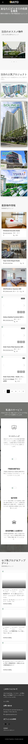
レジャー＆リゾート (21, 628)
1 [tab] (11, 62)
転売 (23, 214)
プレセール (7, 50)
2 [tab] (14, 62)
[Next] (19, 391)
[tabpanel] (14, 49)
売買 (13, 214)
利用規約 (6, 728)
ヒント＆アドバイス (15, 628)
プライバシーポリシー (9, 730)
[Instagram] (8, 724)
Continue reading (7, 603)
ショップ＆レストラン (22, 590)
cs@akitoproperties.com (11, 714)
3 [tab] (16, 62)
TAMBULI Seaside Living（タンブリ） (15, 51)
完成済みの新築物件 (13, 50)
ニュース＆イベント (19, 661)
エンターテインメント (15, 590)
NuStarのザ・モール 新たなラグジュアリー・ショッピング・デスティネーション (13, 595)
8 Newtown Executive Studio (11, 230)
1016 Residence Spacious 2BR (12, 289)
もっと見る (6, 701)
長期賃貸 (22, 270)
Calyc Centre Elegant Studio (11, 260)
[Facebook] (5, 724)
